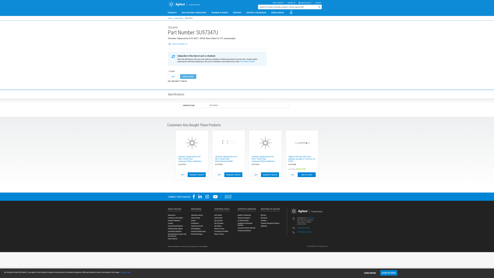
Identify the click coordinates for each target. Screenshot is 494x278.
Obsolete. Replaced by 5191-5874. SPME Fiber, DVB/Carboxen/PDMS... (226, 158)
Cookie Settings (370, 273)
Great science (172, 239)
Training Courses (197, 226)
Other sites (310, 218)
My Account (218, 220)
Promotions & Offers (221, 231)
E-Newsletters (195, 229)
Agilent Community (244, 215)
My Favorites (218, 223)
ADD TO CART (306, 174)
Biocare (263, 215)
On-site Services (243, 220)
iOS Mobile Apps (196, 234)
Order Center (277, 12)
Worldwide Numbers (304, 232)
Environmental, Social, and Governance (177, 235)
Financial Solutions (244, 231)
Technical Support (244, 218)
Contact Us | (195, 246)
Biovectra (264, 218)
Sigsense (264, 226)
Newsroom (171, 215)
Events (193, 220)
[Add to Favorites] (169, 44)
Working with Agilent (175, 229)
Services (237, 12)
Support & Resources (256, 12)
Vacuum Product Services (246, 228)
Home (170, 18)
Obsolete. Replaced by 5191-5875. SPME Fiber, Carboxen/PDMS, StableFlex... (190, 158)
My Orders (217, 226)
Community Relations (175, 226)
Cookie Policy (126, 272)
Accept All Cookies (389, 273)
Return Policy (219, 234)
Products (172, 12)
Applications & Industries (194, 12)
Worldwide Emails (303, 228)
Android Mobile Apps (198, 231)
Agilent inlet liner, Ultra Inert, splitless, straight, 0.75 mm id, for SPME (301, 158)
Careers (170, 223)
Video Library (195, 218)
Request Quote (197, 174)
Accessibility (203, 246)
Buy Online (218, 215)
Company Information (175, 218)
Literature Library (197, 215)
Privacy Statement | (174, 246)
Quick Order (218, 218)
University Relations (175, 231)
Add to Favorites (179, 44)
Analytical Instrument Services (245, 224)
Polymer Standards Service (270, 223)
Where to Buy (219, 229)
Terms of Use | (186, 246)
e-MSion (264, 220)
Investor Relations (174, 220)
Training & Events (219, 12)
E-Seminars (195, 223)
